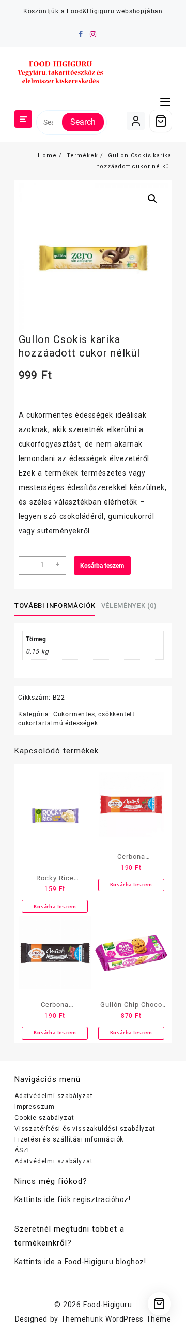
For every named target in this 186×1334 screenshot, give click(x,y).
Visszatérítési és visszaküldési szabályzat (85, 1128)
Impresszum (34, 1106)
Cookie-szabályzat (44, 1117)
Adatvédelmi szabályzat (53, 1096)
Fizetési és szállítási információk (68, 1139)
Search (83, 122)
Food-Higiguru (107, 1304)
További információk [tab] (54, 606)
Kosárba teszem (102, 565)
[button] (152, 198)
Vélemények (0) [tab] (129, 606)
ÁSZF (22, 1150)
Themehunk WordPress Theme (116, 1319)
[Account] (136, 121)
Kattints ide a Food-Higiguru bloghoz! (80, 1261)
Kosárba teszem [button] (55, 906)
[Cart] (160, 121)
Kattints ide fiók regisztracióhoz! (72, 1199)
